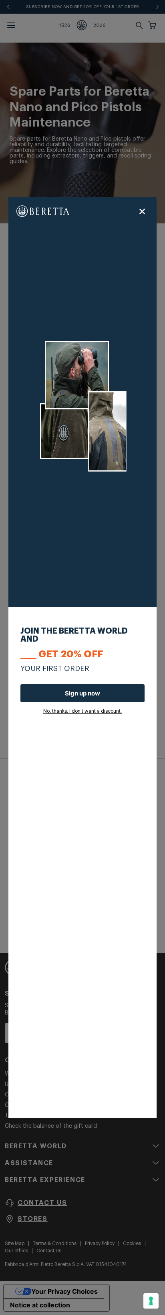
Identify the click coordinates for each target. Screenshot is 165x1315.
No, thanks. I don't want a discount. (82, 711)
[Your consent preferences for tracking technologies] (151, 1301)
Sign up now (82, 693)
